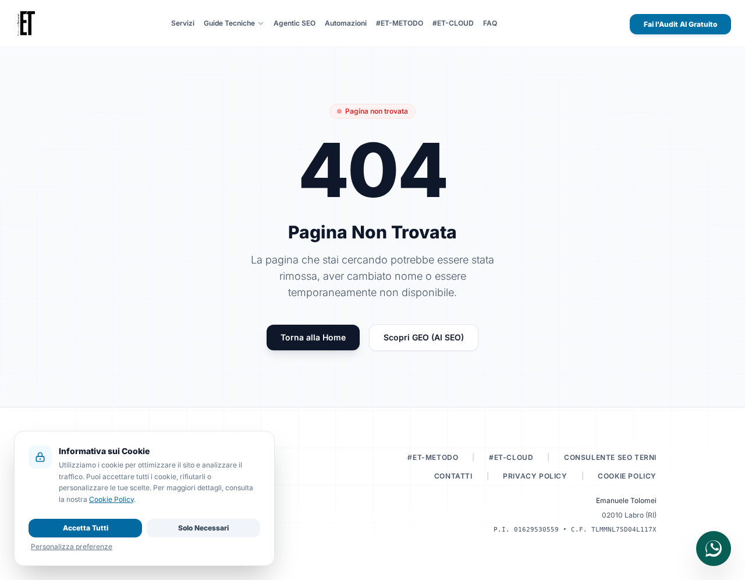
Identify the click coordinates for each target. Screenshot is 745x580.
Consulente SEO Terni (610, 457)
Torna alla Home (313, 337)
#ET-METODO (399, 23)
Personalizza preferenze (71, 546)
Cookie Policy (627, 476)
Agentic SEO (294, 23)
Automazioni (346, 23)
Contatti (453, 476)
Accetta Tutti (85, 527)
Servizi (182, 23)
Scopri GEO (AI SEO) (424, 337)
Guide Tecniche (229, 23)
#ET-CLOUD (453, 23)
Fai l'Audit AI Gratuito (680, 24)
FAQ (490, 23)
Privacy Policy (535, 476)
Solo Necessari (203, 527)
